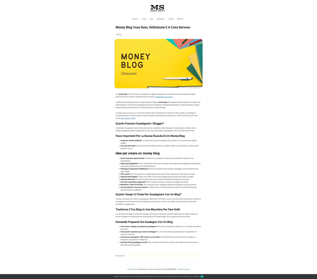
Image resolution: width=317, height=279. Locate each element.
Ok (202, 276)
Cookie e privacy (184, 269)
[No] (315, 276)
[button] (138, 19)
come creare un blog (127, 118)
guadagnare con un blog (164, 97)
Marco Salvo (120, 256)
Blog (120, 34)
